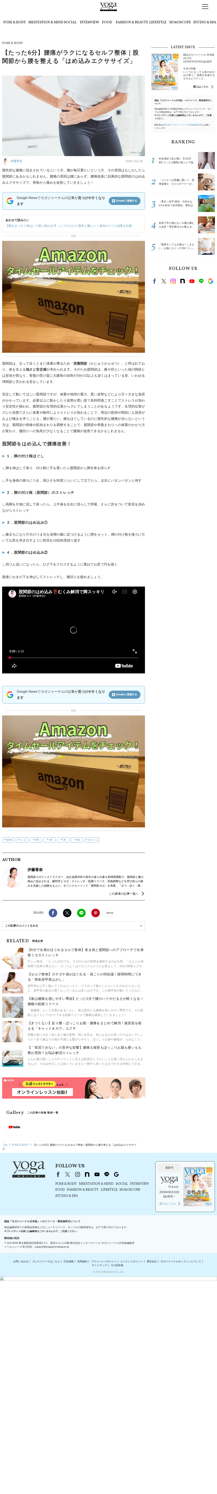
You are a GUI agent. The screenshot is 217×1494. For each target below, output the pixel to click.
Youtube (192, 281)
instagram (173, 281)
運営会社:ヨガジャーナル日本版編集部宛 (182, 125)
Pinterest (95, 913)
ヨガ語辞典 (117, 1265)
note (182, 281)
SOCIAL (70, 22)
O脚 (50, 840)
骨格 (78, 840)
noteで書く (110, 913)
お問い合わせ (20, 1261)
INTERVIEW (89, 22)
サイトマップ (99, 1265)
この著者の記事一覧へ (124, 893)
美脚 (37, 840)
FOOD (107, 22)
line (201, 281)
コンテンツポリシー (131, 1261)
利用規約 (82, 1261)
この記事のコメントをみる (21, 925)
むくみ (23, 840)
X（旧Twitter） (67, 1174)
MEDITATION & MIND (45, 22)
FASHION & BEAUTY (132, 22)
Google (210, 281)
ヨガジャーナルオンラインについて (180, 1261)
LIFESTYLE (158, 22)
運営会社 (152, 1261)
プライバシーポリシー (104, 1261)
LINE (81, 913)
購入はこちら (201, 86)
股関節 (9, 840)
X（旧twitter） (67, 913)
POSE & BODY (14, 22)
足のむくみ (93, 840)
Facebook (53, 913)
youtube (97, 1174)
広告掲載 (69, 1261)
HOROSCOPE (180, 22)
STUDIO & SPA (204, 22)
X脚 (64, 840)
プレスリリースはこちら (46, 1261)
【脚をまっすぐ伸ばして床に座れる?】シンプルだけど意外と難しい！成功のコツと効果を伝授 (69, 225)
